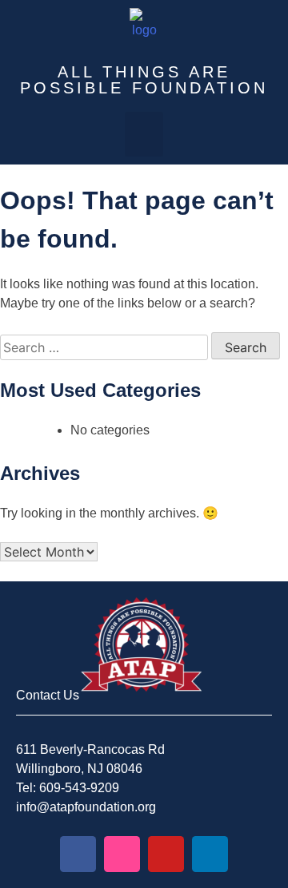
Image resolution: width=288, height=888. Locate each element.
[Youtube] (166, 854)
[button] (144, 134)
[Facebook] (78, 854)
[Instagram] (122, 854)
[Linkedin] (210, 854)
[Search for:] (105, 348)
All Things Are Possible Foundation (144, 80)
